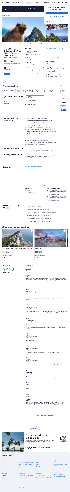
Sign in (66, 2)
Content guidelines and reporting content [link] (44, 477)
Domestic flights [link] (22, 473)
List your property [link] (5, 466)
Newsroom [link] (4, 471)
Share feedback (35, 428)
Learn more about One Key (57, 16)
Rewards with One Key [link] (23, 479)
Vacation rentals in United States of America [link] (25, 467)
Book (63, 109)
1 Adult (30, 97)
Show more (27, 77)
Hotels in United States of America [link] (25, 464)
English (30, 101)
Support (53, 2)
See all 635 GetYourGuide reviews (11, 63)
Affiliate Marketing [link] (5, 477)
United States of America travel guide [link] (26, 462)
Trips (58, 2)
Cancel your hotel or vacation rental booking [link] (60, 465)
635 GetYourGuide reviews (9, 274)
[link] (56, 21)
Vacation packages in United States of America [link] (26, 470)
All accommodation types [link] (24, 477)
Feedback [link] (3, 479)
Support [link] (55, 462)
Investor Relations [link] (5, 473)
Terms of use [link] (38, 466)
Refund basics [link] (56, 470)
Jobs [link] (2, 464)
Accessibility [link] (38, 473)
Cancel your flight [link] (57, 467)
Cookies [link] (37, 464)
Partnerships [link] (4, 468)
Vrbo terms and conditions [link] (41, 471)
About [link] (3, 462)
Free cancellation (61, 105)
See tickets (7, 73)
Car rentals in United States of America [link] (26, 475)
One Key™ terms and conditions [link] (42, 468)
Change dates (63, 85)
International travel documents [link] (59, 474)
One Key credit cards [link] (23, 482)
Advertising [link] (4, 475)
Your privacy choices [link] (40, 475)
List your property (45, 2)
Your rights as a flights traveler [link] (59, 476)
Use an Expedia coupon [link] (58, 472)
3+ (65, 40)
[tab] (6, 91)
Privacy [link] (37, 462)
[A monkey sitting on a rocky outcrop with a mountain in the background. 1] (24, 29)
